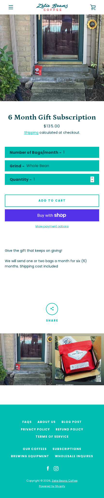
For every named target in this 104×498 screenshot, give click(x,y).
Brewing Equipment (30, 456)
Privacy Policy (35, 429)
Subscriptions (66, 449)
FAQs (27, 422)
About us (46, 422)
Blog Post (71, 422)
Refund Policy (69, 429)
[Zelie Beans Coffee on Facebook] (47, 468)
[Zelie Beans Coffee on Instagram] (56, 468)
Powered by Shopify (52, 486)
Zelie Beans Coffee (64, 481)
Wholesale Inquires (74, 456)
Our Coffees (35, 449)
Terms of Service (52, 437)
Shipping (31, 132)
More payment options (52, 226)
